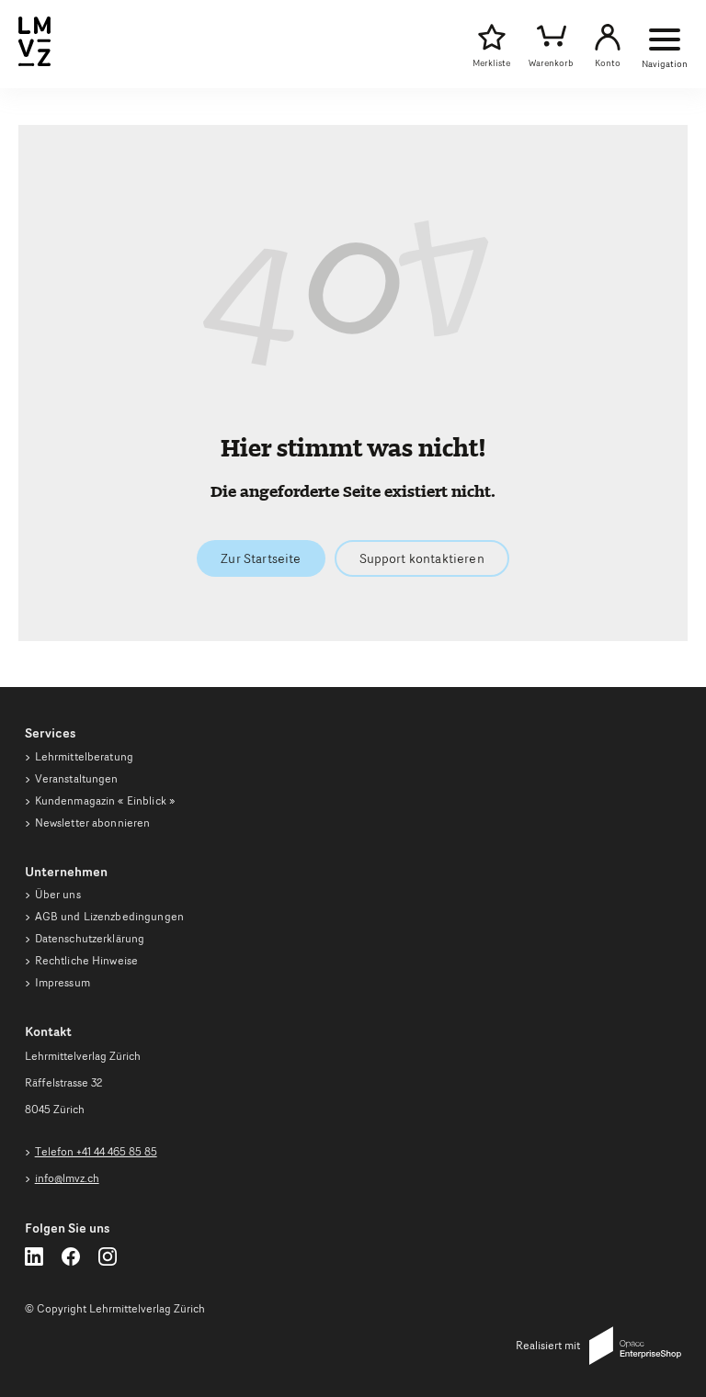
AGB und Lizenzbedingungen (109, 916)
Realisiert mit (548, 1345)
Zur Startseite (261, 558)
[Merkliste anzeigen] (491, 37)
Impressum (62, 982)
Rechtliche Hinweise (86, 960)
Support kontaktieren (421, 558)
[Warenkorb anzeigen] (551, 37)
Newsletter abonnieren (93, 822)
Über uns (58, 894)
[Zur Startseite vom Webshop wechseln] (34, 63)
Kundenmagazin (105, 800)
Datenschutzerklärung (90, 938)
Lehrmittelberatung (84, 756)
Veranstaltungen (77, 778)
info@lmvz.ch (67, 1178)
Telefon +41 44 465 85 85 (96, 1151)
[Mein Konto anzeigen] (607, 37)
